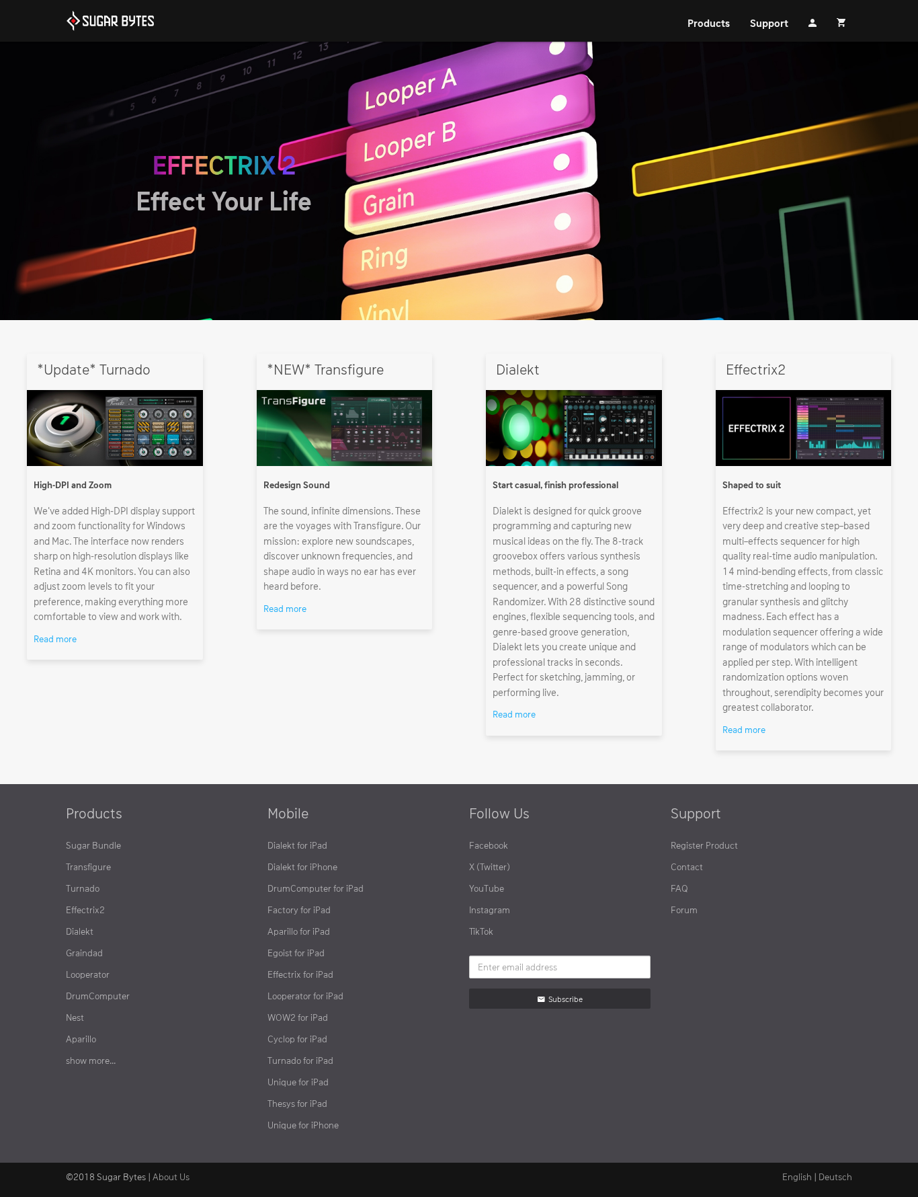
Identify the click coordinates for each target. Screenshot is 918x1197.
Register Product (704, 845)
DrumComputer (98, 995)
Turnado (82, 888)
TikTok (481, 931)
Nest (75, 1017)
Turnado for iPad (300, 1060)
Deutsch (835, 1176)
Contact (687, 866)
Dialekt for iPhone (302, 866)
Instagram (489, 909)
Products (708, 22)
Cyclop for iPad (297, 1038)
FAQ (679, 888)
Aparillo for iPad (298, 931)
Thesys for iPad (297, 1103)
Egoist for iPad (296, 952)
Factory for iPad (299, 909)
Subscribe (565, 998)
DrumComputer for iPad (315, 888)
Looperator (88, 974)
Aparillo (81, 1038)
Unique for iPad (298, 1081)
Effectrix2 (85, 909)
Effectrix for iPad (300, 974)
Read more (55, 638)
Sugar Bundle (93, 845)
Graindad (84, 952)
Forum (684, 909)
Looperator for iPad (305, 995)
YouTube (486, 888)
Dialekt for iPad (297, 845)
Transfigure (88, 866)
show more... (91, 1060)
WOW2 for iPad (297, 1017)
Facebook (488, 845)
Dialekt (79, 931)
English (797, 1176)
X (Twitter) (489, 866)
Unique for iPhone (303, 1124)
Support (769, 22)
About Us (171, 1176)
